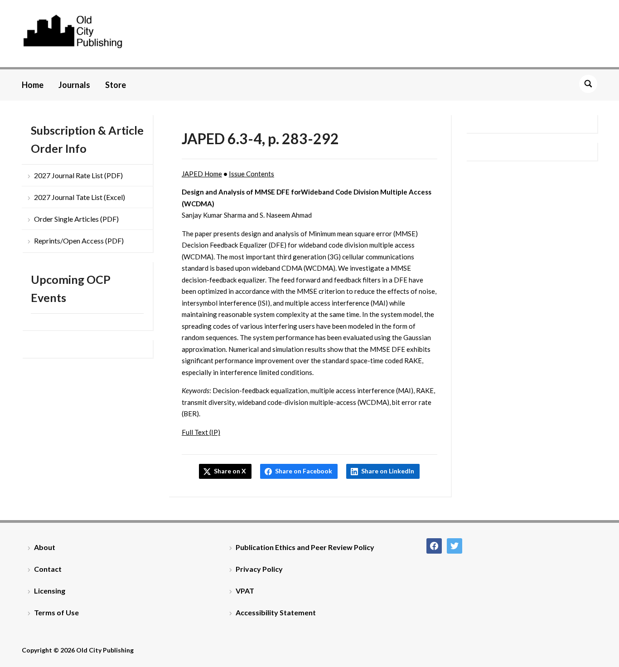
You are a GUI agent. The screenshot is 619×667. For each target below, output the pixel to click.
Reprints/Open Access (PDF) (79, 240)
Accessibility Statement (276, 612)
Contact (48, 569)
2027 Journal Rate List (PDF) (78, 175)
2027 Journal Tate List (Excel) (79, 197)
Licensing (49, 590)
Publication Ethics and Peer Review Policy (305, 547)
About (44, 547)
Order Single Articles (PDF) (76, 218)
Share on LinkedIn (387, 471)
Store (115, 85)
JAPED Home (202, 174)
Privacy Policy (259, 569)
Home (33, 85)
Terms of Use (56, 612)
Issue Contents (251, 174)
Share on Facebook (303, 471)
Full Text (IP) (201, 432)
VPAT (245, 590)
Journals (74, 85)
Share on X (230, 471)
